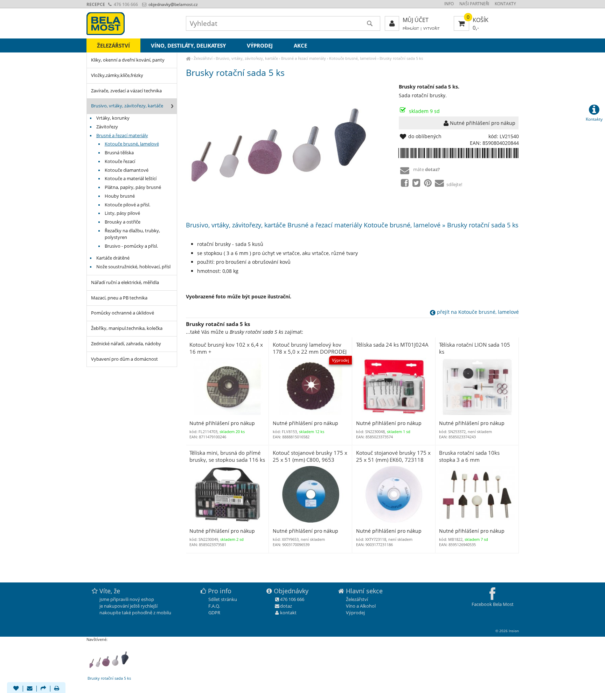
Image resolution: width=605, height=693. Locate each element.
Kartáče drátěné (113, 258)
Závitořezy (107, 127)
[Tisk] (56, 689)
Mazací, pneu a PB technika (119, 298)
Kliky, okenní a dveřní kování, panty (128, 60)
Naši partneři (474, 4)
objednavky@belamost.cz (172, 4)
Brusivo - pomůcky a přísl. (131, 246)
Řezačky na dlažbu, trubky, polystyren (132, 234)
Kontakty (505, 4)
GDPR (214, 612)
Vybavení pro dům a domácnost (124, 359)
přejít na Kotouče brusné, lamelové (477, 312)
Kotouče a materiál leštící (131, 179)
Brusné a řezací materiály (303, 58)
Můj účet (416, 20)
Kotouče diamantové (126, 170)
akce (300, 45)
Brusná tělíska (119, 153)
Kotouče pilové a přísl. (127, 205)
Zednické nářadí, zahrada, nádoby (126, 344)
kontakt (288, 612)
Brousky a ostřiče (122, 222)
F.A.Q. (214, 606)
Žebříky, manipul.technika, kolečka (126, 328)
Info (449, 4)
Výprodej (260, 45)
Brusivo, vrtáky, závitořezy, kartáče (247, 58)
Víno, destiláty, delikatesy (188, 45)
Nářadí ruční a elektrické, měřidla (125, 282)
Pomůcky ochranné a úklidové (122, 313)
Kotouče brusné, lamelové (352, 58)
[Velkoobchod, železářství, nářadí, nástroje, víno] (188, 58)
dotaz (286, 606)
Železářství (203, 58)
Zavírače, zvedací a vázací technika (126, 91)
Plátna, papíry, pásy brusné (133, 187)
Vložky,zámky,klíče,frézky (117, 75)
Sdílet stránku (222, 599)
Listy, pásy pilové (122, 213)
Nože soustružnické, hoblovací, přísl (133, 267)
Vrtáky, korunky (113, 118)
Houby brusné (120, 196)
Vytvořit (431, 28)
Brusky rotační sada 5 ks (401, 58)
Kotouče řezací (120, 161)
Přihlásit (411, 28)
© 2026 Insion (507, 630)
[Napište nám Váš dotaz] (30, 689)
